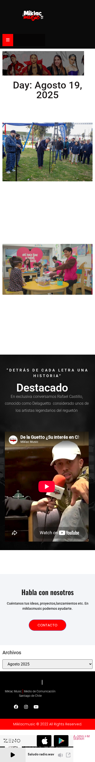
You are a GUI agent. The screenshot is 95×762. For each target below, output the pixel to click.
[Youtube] (36, 706)
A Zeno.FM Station (81, 738)
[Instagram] (26, 706)
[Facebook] (16, 706)
